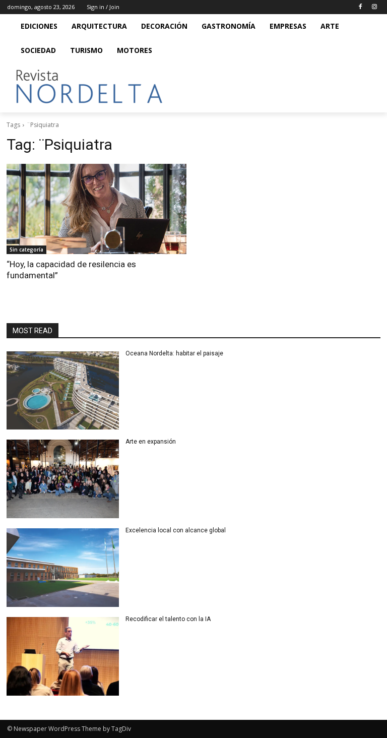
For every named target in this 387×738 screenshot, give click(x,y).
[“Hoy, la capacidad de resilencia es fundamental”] (96, 209)
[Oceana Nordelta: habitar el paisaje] (63, 390)
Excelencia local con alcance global (175, 530)
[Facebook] (360, 7)
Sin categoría (26, 249)
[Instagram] (374, 7)
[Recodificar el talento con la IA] (63, 656)
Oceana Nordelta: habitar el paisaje (174, 353)
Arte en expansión (150, 441)
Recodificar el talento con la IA (168, 619)
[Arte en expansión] (63, 479)
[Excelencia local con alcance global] (63, 567)
